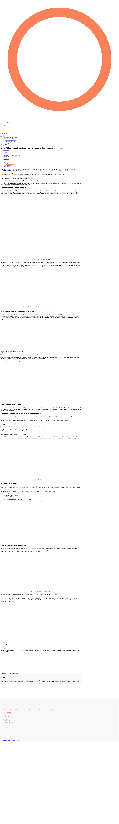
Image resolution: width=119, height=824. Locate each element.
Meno (39, 666)
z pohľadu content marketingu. (12, 174)
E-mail (3, 666)
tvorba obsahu (15, 673)
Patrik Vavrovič (5, 162)
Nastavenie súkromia (16, 740)
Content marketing (4, 143)
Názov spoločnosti (6, 773)
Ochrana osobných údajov (6, 740)
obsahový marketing (7, 673)
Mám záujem (6, 753)
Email (3, 769)
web (19, 673)
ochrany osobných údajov (64, 668)
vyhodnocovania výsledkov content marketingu (21, 426)
